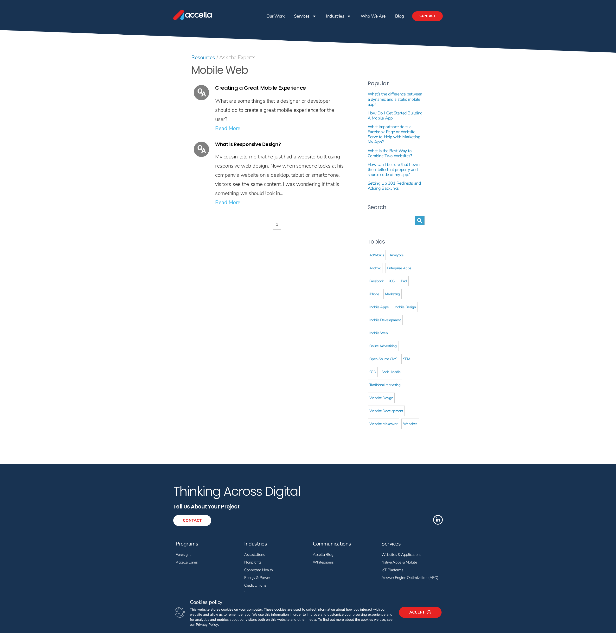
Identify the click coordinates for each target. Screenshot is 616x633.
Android (375, 268)
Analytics (396, 255)
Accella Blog (323, 554)
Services (301, 16)
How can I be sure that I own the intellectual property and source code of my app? (394, 169)
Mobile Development (385, 320)
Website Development (386, 410)
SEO (372, 372)
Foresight (183, 554)
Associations (254, 554)
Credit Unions (255, 585)
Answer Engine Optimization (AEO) (409, 577)
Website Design (381, 397)
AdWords (376, 255)
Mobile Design (405, 307)
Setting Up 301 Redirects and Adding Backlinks (394, 185)
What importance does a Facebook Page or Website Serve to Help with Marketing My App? (394, 134)
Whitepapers (323, 562)
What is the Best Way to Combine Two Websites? (390, 153)
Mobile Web (378, 333)
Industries (335, 16)
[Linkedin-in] (438, 520)
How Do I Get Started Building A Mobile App (395, 115)
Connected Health (258, 570)
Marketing (392, 294)
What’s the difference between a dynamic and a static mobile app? (395, 99)
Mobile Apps (379, 307)
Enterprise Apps (399, 268)
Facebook (376, 281)
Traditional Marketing (385, 384)
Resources (203, 57)
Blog (399, 16)
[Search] (419, 220)
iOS (392, 281)
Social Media (391, 372)
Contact (427, 16)
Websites (410, 423)
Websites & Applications (401, 554)
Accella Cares (187, 562)
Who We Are (372, 16)
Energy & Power (257, 577)
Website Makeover (383, 423)
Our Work (275, 16)
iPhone (374, 294)
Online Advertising (383, 346)
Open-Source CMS (383, 359)
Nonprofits (252, 562)
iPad (403, 281)
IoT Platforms (392, 570)
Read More (227, 128)
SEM (406, 359)
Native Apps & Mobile (399, 562)
